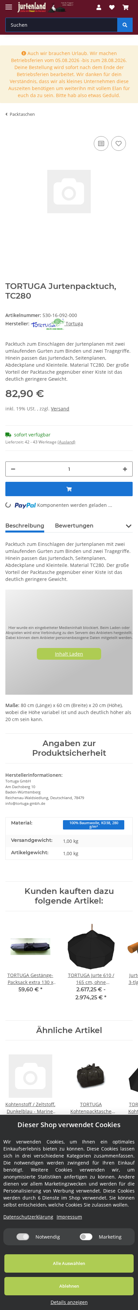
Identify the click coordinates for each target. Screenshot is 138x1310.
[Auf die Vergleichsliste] (101, 143)
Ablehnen (69, 1286)
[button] (98, 7)
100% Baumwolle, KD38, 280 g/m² (93, 825)
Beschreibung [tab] (24, 526)
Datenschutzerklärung (28, 1217)
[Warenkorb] (126, 7)
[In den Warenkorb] (69, 489)
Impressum (69, 1217)
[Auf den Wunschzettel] (118, 143)
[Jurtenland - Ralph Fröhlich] (45, 7)
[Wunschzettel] (112, 7)
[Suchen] (125, 25)
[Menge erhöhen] (125, 469)
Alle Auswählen (69, 1263)
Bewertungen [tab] (74, 526)
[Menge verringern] (13, 469)
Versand (60, 408)
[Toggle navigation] (8, 4)
